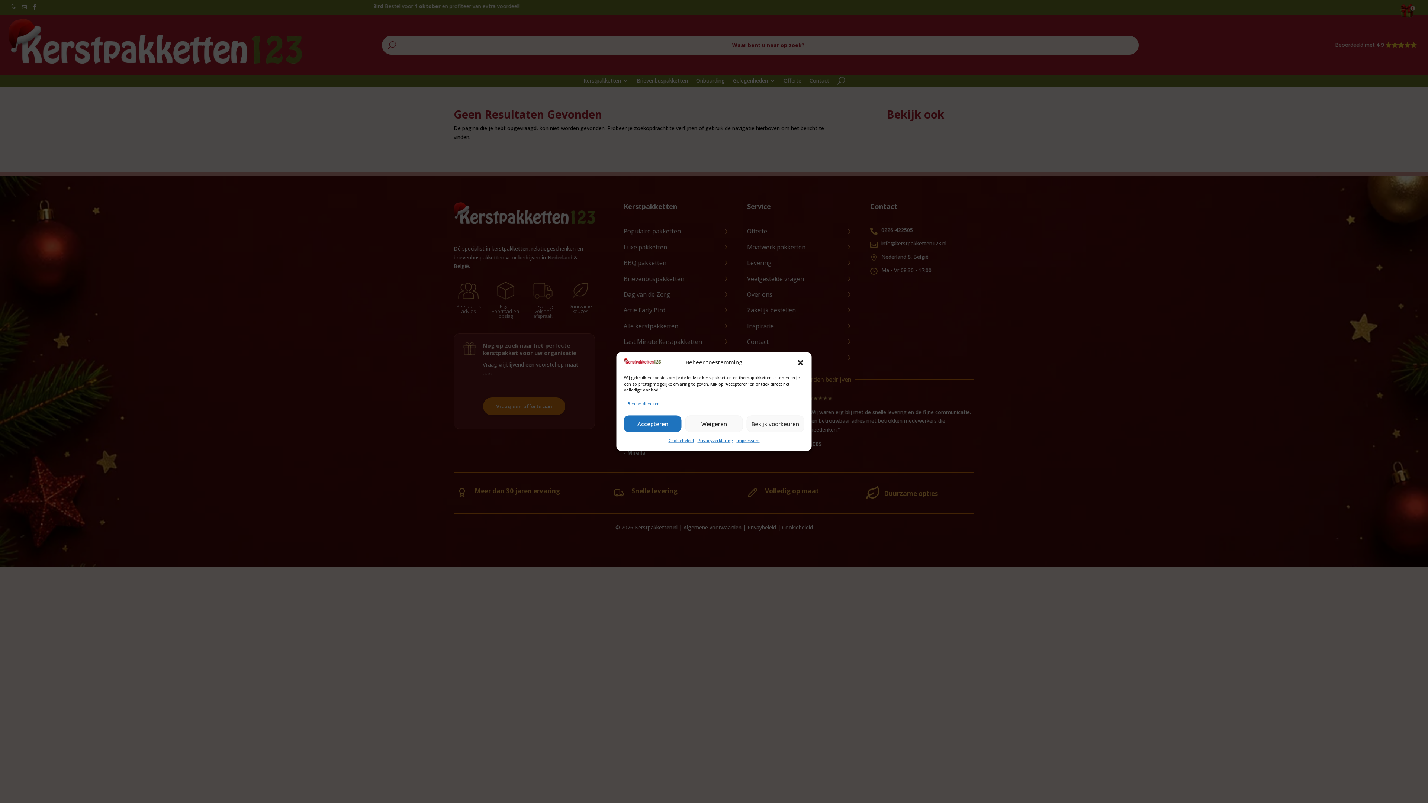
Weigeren (714, 424)
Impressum (748, 441)
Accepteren (652, 424)
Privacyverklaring (715, 441)
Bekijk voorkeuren (775, 424)
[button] (800, 362)
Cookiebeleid (681, 441)
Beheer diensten (644, 403)
